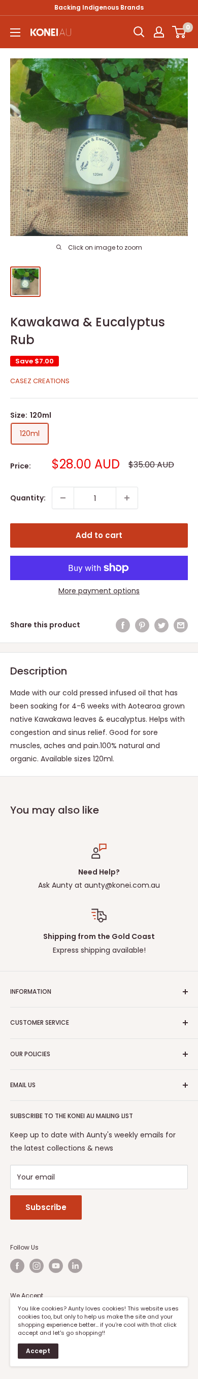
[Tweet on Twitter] (161, 625)
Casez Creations (40, 381)
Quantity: (28, 498)
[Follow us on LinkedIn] (75, 1266)
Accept (38, 1351)
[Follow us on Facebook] (17, 1266)
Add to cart (99, 535)
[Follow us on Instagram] (36, 1266)
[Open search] (139, 32)
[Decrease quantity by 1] (63, 498)
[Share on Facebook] (123, 625)
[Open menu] (15, 32)
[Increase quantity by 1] (127, 498)
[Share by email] (181, 625)
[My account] (159, 32)
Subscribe (46, 1207)
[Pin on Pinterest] (142, 625)
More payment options (99, 591)
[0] (179, 32)
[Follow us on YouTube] (56, 1266)
